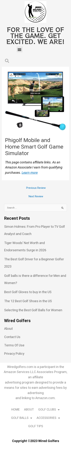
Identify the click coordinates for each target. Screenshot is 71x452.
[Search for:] (35, 207)
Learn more (30, 172)
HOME (15, 409)
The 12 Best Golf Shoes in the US (28, 301)
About (29, 409)
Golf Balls (19, 418)
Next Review (36, 196)
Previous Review (36, 188)
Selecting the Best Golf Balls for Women (33, 310)
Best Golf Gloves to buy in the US (28, 292)
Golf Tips (35, 426)
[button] (20, 49)
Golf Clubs (47, 409)
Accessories (46, 418)
